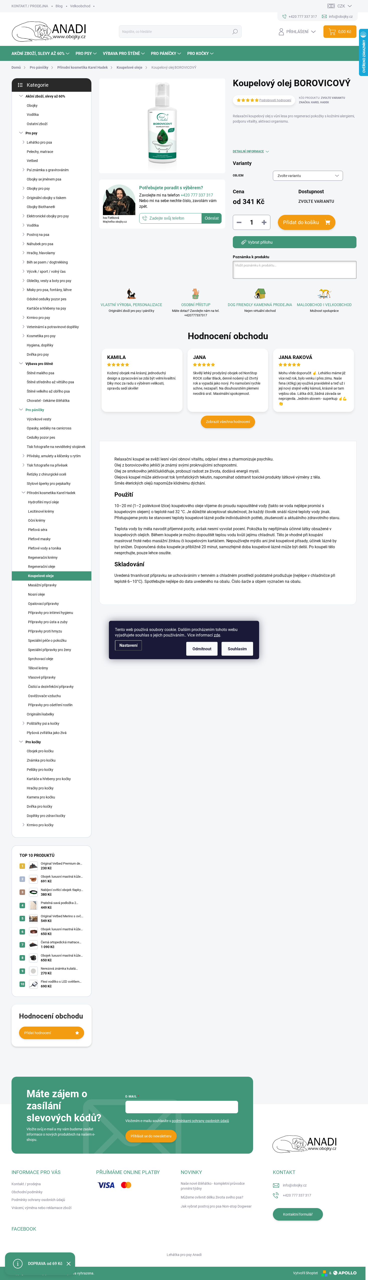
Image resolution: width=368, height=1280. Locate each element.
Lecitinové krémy (41, 511)
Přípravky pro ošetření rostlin (50, 705)
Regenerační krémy (43, 558)
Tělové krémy (38, 668)
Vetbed (32, 161)
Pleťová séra (37, 530)
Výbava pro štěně (39, 364)
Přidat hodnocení (37, 1033)
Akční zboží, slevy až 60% (45, 96)
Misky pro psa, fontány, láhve (49, 290)
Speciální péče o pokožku (47, 640)
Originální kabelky (40, 714)
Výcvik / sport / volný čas (46, 271)
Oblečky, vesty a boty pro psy (49, 281)
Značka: (314, 102)
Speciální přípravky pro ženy (49, 650)
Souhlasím (237, 649)
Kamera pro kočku (41, 797)
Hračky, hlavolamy (41, 253)
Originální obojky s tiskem (46, 198)
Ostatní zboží (37, 124)
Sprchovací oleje (40, 659)
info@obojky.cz (295, 1185)
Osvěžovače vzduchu (44, 696)
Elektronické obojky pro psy (48, 216)
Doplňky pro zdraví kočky (46, 816)
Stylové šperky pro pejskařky (49, 484)
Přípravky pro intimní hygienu (50, 613)
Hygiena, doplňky (40, 345)
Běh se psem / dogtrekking (47, 262)
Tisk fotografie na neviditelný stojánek (56, 447)
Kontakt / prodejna (26, 1184)
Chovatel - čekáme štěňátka (48, 401)
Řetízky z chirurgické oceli (46, 474)
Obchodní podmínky (27, 1192)
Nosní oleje (36, 594)
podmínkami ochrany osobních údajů (200, 1121)
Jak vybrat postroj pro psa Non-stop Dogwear (216, 1206)
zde (217, 635)
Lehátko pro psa (39, 142)
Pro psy (31, 133)
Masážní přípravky (42, 585)
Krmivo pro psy (38, 318)
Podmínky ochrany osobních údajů (38, 1200)
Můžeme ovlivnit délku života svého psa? (212, 1197)
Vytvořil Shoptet (305, 1273)
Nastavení (128, 645)
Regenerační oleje (41, 567)
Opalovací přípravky (43, 604)
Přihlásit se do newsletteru (151, 1136)
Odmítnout (202, 649)
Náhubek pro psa (40, 244)
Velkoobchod (80, 6)
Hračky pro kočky (40, 788)
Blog (59, 6)
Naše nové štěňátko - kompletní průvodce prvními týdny (213, 1186)
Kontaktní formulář (298, 1214)
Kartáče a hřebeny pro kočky (49, 779)
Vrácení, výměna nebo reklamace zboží (41, 1208)
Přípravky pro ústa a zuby (48, 622)
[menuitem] (41, 53)
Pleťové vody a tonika (44, 548)
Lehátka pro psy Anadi (184, 1255)
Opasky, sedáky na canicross (49, 428)
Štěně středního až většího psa (50, 382)
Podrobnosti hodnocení (275, 100)
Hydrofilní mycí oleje (43, 502)
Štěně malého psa (40, 373)
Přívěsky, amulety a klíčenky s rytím (54, 456)
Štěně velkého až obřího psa (48, 391)
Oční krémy (36, 520)
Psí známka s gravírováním (48, 170)
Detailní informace (248, 151)
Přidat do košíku (301, 222)
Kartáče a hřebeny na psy (46, 308)
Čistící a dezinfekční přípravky (51, 687)
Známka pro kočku (41, 760)
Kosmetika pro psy (41, 336)
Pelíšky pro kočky (40, 770)
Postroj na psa (38, 235)
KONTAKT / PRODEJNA (30, 6)
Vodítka (33, 115)
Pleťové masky (39, 539)
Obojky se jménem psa (44, 179)
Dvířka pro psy (38, 354)
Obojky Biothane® (41, 207)
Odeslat (212, 218)
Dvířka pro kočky (39, 806)
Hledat (235, 32)
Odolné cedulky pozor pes (46, 299)
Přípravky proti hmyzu (45, 631)
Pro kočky (33, 742)
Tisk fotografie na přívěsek (47, 465)
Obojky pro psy (38, 189)
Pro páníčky (35, 410)
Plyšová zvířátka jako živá (47, 733)
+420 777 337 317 (297, 1195)
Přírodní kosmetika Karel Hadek (51, 493)
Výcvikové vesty (39, 419)
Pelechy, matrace (40, 152)
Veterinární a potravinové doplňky (53, 327)
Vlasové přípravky (42, 677)
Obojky (32, 106)
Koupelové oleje (41, 576)
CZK (341, 6)
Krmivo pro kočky (40, 825)
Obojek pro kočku (40, 751)
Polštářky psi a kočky (43, 723)
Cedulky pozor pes (41, 437)
